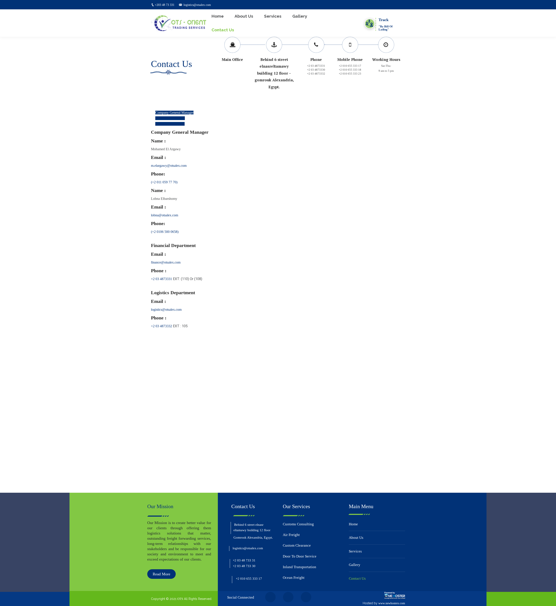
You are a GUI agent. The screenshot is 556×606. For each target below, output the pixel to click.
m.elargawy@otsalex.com (169, 165)
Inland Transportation (299, 567)
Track (384, 20)
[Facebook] (155, 481)
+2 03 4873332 (316, 73)
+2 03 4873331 (316, 65)
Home (353, 524)
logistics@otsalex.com (197, 5)
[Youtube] (186, 481)
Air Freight (291, 535)
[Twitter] (165, 481)
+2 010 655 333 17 (350, 65)
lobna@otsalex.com (164, 215)
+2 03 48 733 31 (244, 560)
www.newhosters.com (391, 603)
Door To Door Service (299, 556)
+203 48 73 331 (164, 5)
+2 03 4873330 (316, 69)
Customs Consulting (298, 524)
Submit (162, 464)
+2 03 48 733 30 (244, 566)
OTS (180, 599)
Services (355, 551)
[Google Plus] (176, 481)
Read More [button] (161, 574)
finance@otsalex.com (165, 262)
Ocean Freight (293, 578)
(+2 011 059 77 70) (164, 182)
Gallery (354, 565)
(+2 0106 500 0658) (165, 232)
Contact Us (357, 578)
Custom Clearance (297, 545)
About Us (356, 538)
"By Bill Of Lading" (385, 28)
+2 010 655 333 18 (350, 69)
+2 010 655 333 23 (350, 73)
